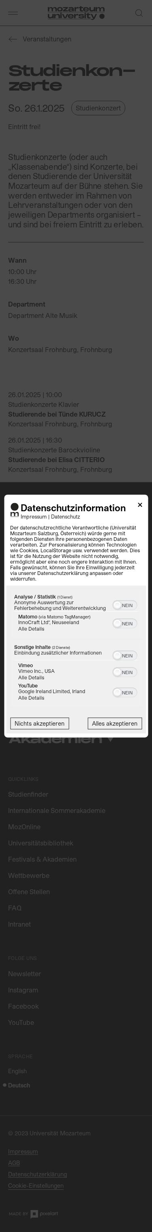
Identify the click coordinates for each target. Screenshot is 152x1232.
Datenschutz (65, 516)
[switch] (124, 604)
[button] (117, 605)
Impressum (34, 516)
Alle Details (31, 628)
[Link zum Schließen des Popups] (140, 506)
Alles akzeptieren (114, 723)
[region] (76, 649)
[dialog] (76, 616)
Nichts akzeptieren (39, 723)
